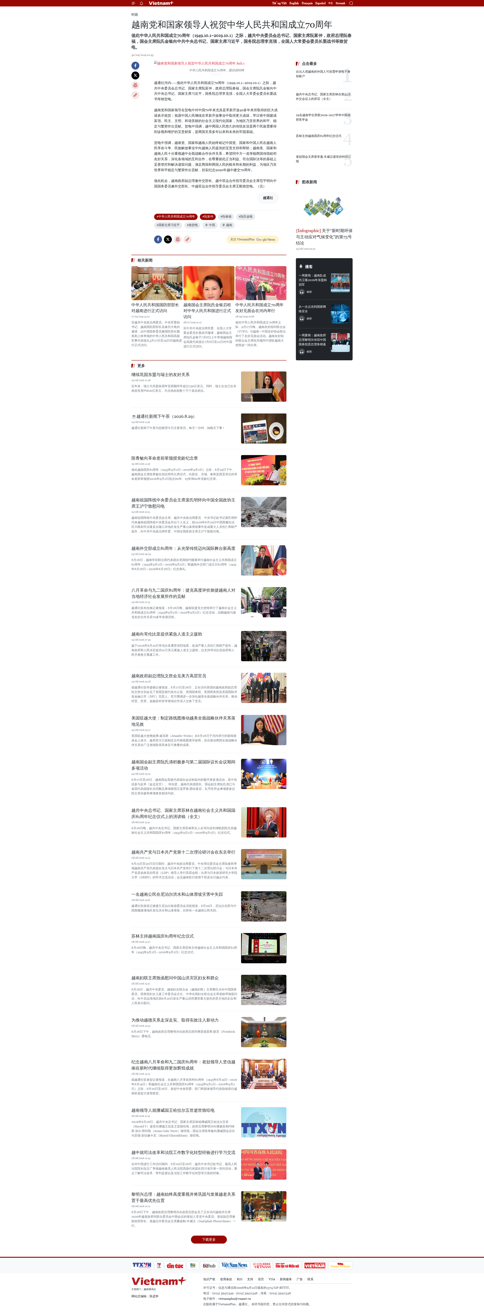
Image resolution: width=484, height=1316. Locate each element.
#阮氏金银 (246, 216)
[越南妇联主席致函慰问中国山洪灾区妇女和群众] (263, 990)
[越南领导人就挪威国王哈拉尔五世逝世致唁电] (263, 1122)
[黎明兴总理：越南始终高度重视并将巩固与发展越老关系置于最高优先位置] (263, 1206)
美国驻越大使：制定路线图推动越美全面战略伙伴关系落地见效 (183, 721)
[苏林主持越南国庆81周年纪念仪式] (263, 948)
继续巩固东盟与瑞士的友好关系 (160, 374)
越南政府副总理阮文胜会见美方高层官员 (168, 676)
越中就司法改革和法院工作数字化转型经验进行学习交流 (183, 1152)
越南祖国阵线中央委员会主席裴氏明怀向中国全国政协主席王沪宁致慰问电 (183, 503)
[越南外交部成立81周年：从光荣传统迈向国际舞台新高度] (263, 560)
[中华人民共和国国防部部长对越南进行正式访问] (156, 283)
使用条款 (226, 1279)
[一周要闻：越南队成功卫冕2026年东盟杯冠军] (340, 282)
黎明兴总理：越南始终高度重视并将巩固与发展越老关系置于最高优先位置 (183, 1197)
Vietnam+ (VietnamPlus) (161, 3)
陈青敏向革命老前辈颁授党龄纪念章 (164, 458)
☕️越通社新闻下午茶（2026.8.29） (164, 416)
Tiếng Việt (279, 3)
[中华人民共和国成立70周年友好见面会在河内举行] (260, 283)
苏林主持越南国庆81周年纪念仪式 (162, 936)
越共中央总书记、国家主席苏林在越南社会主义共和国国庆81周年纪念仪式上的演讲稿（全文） (183, 813)
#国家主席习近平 (168, 225)
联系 (310, 1279)
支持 (250, 1279)
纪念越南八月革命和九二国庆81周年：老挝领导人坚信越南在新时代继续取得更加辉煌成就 (183, 1065)
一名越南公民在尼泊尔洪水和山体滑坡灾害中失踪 (177, 894)
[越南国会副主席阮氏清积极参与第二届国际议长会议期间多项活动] (263, 774)
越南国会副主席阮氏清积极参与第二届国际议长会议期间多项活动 (183, 765)
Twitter (135, 75)
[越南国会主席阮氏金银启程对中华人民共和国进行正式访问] (208, 283)
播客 (309, 267)
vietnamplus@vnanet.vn (234, 1298)
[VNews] (158, 1265)
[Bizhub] (209, 1265)
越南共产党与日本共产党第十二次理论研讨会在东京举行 (183, 852)
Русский (340, 3)
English (294, 3)
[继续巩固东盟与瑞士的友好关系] (263, 386)
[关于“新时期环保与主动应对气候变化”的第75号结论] (324, 207)
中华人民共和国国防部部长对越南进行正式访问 (155, 308)
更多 (141, 366)
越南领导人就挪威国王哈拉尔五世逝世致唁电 (173, 1110)
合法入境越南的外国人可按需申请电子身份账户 (323, 74)
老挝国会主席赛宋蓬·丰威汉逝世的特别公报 (323, 159)
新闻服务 (286, 1279)
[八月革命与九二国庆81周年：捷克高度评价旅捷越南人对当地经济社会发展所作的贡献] (263, 602)
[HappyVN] (340, 1265)
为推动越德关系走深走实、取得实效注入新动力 (175, 1020)
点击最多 (309, 63)
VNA (272, 1279)
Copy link (135, 95)
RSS (239, 1279)
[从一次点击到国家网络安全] (340, 314)
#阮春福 (225, 216)
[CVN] (261, 1265)
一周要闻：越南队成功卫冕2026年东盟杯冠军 (313, 280)
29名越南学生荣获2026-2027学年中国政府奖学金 (323, 117)
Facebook (135, 66)
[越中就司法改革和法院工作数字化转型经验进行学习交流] (263, 1164)
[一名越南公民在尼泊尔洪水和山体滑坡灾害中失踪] (263, 906)
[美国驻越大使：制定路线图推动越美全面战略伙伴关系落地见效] (263, 730)
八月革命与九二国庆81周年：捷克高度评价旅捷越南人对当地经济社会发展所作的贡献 (183, 593)
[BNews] (193, 1265)
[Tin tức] (175, 1265)
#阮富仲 (207, 216)
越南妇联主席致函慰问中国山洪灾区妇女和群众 (175, 978)
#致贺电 (192, 225)
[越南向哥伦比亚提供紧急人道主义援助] (263, 646)
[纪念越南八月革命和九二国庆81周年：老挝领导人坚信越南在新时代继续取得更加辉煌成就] (263, 1074)
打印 (135, 85)
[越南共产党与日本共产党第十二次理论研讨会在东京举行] (263, 864)
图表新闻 (309, 182)
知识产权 (209, 1279)
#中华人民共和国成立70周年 (176, 216)
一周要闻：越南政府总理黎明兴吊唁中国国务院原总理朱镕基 (312, 339)
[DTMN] (287, 1265)
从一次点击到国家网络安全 (312, 309)
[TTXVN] (142, 1265)
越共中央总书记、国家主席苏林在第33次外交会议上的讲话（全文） (323, 96)
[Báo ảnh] (314, 1265)
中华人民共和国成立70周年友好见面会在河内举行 (259, 308)
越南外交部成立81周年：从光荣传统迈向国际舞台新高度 (183, 548)
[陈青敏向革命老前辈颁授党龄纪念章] (263, 470)
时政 (134, 14)
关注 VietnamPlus (242, 239)
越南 (229, 225)
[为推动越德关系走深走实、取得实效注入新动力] (263, 1032)
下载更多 (209, 1239)
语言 (261, 1279)
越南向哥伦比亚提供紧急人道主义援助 (166, 634)
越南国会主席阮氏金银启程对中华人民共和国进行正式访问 (207, 311)
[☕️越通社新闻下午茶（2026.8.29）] (263, 428)
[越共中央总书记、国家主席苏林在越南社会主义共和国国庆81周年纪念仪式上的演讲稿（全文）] (263, 822)
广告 (300, 1279)
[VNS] (234, 1265)
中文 (330, 3)
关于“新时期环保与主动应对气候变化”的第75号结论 (324, 236)
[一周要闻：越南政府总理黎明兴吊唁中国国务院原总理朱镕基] (340, 342)
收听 (309, 291)
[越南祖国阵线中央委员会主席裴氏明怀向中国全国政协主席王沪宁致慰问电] (263, 512)
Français (307, 3)
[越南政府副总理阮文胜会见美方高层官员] (263, 688)
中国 (212, 225)
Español (320, 3)
